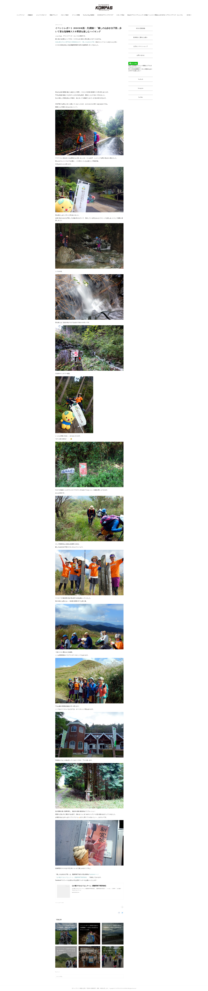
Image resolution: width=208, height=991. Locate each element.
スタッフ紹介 (65, 15)
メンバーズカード (41, 15)
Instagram (140, 88)
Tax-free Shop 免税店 (88, 15)
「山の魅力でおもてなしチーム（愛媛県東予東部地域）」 (72, 877)
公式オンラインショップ (140, 46)
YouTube (140, 97)
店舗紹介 (30, 15)
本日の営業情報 (140, 28)
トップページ (20, 15)
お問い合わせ (140, 55)
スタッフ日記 (120, 15)
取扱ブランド (54, 15)
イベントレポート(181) (59, 902)
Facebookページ (94, 874)
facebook (140, 79)
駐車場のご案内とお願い (140, 37)
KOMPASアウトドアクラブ (105, 15)
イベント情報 (76, 15)
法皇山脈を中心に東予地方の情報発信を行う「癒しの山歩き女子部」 (75, 42)
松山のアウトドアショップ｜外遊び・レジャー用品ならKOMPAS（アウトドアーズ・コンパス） (155, 15)
